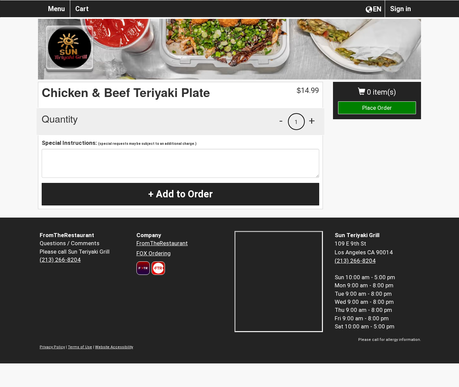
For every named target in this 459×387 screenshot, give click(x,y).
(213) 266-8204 (60, 259)
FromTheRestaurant (162, 243)
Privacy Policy (52, 347)
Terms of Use (80, 347)
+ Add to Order (180, 194)
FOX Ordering (153, 253)
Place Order (377, 107)
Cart (82, 9)
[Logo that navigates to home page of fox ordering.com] (157, 268)
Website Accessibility (114, 347)
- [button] (281, 120)
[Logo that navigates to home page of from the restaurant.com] (143, 268)
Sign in (400, 9)
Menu (56, 9)
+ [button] (312, 120)
